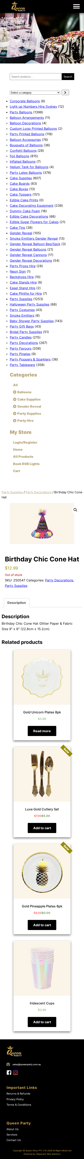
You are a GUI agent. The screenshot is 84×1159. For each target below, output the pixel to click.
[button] (75, 510)
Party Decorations (38, 492)
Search (68, 76)
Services (12, 1134)
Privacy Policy (15, 1099)
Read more (42, 731)
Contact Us (14, 1140)
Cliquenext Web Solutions (48, 1154)
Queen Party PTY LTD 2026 (38, 1151)
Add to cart (42, 828)
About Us (13, 1129)
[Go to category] (65, 92)
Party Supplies (12, 492)
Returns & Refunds (18, 1093)
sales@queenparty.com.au (26, 1064)
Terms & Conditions (19, 1104)
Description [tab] (16, 603)
